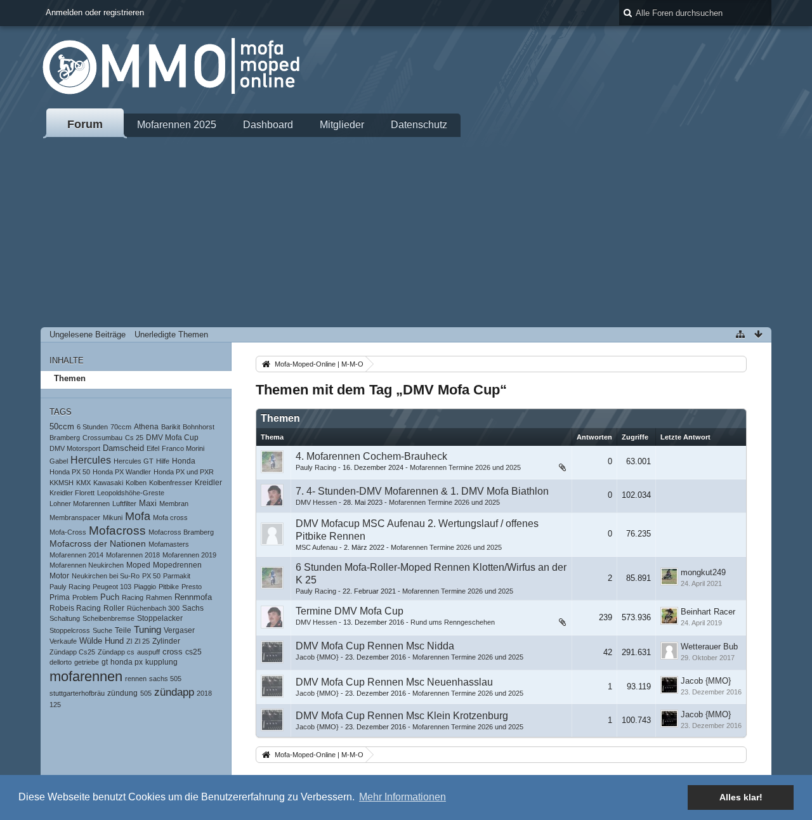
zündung (122, 693)
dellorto (60, 662)
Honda (183, 461)
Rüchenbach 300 (153, 608)
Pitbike (169, 586)
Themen (70, 378)
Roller (113, 608)
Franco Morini (183, 448)
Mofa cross (170, 517)
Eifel (153, 448)
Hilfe (162, 461)
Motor (59, 575)
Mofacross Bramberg (181, 532)
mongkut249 (703, 572)
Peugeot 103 (112, 586)
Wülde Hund (101, 641)
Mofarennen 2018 (133, 555)
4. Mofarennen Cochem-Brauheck (371, 456)
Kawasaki (108, 482)
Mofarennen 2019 (189, 555)
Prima (59, 597)
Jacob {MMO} (317, 657)
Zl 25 (142, 641)
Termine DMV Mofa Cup (349, 611)
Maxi (148, 503)
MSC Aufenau (316, 547)
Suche (102, 630)
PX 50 (151, 576)
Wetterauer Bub (709, 646)
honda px (126, 662)
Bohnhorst (198, 427)
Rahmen (159, 597)
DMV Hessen (316, 502)
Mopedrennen (177, 565)
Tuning (147, 630)
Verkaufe (63, 641)
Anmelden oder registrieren (95, 12)
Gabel (58, 461)
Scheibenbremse (108, 618)
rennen (136, 678)
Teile (123, 630)
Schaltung (64, 618)
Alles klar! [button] (741, 797)
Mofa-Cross (67, 532)
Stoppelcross (69, 630)
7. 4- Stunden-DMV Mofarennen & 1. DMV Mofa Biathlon (422, 491)
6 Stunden (92, 427)
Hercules (90, 459)
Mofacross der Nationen (97, 544)
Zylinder (166, 641)
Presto (191, 586)
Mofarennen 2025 (176, 124)
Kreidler (208, 482)
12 (547, 624)
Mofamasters (168, 544)
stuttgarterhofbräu (77, 693)
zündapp (174, 692)
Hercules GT (134, 461)
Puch (109, 597)
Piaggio (145, 586)
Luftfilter (124, 503)
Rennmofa (193, 597)
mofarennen (85, 676)
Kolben (136, 482)
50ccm (61, 426)
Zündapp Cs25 (72, 652)
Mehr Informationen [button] (402, 796)
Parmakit (176, 576)
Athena (146, 426)
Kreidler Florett (72, 493)
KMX (83, 482)
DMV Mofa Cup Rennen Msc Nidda (375, 646)
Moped (138, 565)
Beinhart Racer (708, 611)
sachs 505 (165, 678)
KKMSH (61, 482)
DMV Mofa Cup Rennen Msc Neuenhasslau (394, 682)
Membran (173, 503)
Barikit (170, 427)
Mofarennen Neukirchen (86, 565)
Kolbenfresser (170, 482)
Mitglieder (342, 124)
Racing (132, 597)
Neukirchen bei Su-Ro (106, 576)
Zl (129, 641)
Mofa (137, 516)
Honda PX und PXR (184, 472)
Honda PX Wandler (122, 472)
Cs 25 (134, 437)
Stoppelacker (160, 618)
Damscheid (123, 448)
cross (172, 651)
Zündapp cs (116, 652)
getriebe (86, 662)
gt (105, 662)
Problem (85, 597)
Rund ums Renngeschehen (452, 622)
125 (55, 704)
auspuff (148, 652)
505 (146, 693)
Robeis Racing (75, 608)
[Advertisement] (406, 232)
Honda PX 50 (69, 472)
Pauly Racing (69, 586)
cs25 (193, 652)
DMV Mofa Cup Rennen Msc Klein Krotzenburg (402, 715)
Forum (85, 124)
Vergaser (179, 630)
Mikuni (112, 517)
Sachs (193, 608)
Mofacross (117, 530)
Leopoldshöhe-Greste (130, 493)
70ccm (120, 427)
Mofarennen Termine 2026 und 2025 (465, 467)
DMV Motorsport (74, 448)
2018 (204, 693)
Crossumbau (102, 437)
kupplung (161, 662)
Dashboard (268, 124)
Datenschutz (419, 124)
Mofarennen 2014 (76, 555)
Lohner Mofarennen (79, 503)
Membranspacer (74, 517)
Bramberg (64, 437)
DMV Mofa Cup (172, 437)
